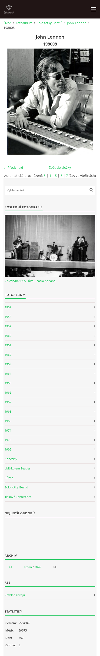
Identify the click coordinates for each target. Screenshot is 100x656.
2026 (37, 567)
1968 (8, 411)
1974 (8, 430)
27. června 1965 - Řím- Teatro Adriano (30, 281)
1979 (8, 440)
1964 (8, 373)
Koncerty (11, 459)
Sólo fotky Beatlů (50, 23)
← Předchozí (13, 167)
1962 (8, 355)
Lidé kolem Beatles (17, 468)
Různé (9, 478)
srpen (28, 567)
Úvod (7, 23)
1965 (8, 383)
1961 (8, 345)
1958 (8, 317)
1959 (8, 326)
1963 (8, 364)
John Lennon (77, 23)
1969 (8, 421)
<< (10, 567)
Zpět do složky (60, 167)
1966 (8, 392)
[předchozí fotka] (11, 102)
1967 (8, 402)
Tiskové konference (18, 497)
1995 (8, 449)
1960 (8, 336)
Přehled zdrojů (15, 595)
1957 (8, 307)
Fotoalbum (24, 23)
